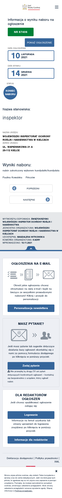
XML (56, 461)
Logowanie (31, 415)
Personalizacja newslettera (31, 308)
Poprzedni (33, 188)
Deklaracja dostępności (20, 458)
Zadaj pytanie (31, 365)
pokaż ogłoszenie (39, 42)
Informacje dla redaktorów (31, 440)
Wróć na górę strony (31, 248)
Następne (29, 199)
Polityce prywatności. (24, 491)
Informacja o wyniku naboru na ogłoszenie (31, 21)
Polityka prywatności (47, 458)
